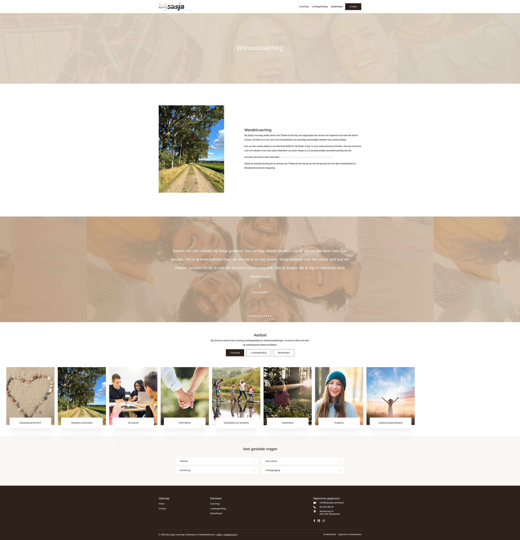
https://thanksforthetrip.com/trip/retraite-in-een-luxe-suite (306, 157)
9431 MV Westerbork (330, 514)
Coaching (304, 6)
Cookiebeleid (329, 534)
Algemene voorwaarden (349, 534)
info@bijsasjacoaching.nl (332, 502)
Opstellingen (337, 6)
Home (162, 504)
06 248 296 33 (326, 507)
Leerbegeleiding (320, 6)
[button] (249, 316)
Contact (353, 6)
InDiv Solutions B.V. (226, 534)
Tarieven (184, 461)
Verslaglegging (273, 470)
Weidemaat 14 (327, 511)
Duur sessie (271, 461)
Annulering (185, 470)
